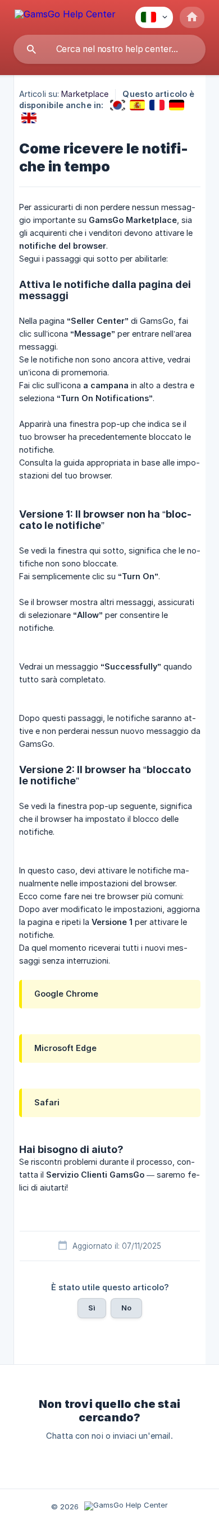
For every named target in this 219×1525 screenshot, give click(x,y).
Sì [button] (91, 1307)
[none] (65, 16)
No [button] (126, 1307)
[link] (117, 105)
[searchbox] (109, 49)
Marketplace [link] (84, 94)
